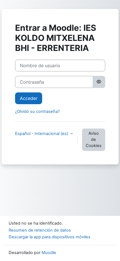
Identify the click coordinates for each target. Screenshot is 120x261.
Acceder (28, 98)
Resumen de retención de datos (40, 230)
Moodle (49, 252)
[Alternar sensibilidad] (99, 82)
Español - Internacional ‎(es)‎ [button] (42, 133)
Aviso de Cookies (94, 139)
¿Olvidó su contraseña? (37, 111)
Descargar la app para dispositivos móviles (49, 236)
